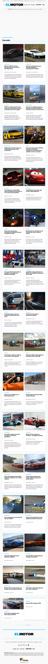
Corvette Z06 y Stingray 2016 (33, 603)
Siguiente (28, 625)
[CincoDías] (33, 4)
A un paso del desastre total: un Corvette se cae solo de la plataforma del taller (12, 273)
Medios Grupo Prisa (24, 662)
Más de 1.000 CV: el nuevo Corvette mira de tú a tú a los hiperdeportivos (11, 67)
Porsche (8, 0)
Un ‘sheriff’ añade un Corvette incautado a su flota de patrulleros (12, 436)
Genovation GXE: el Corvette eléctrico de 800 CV (11, 556)
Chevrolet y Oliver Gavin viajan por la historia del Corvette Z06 (35, 355)
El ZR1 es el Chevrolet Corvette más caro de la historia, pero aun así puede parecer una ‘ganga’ (12, 108)
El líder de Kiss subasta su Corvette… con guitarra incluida (34, 435)
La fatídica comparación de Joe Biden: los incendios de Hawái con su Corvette (35, 273)
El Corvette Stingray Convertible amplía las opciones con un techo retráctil (13, 478)
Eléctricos (6, 553)
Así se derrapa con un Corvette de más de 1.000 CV (13, 518)
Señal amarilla (27, 0)
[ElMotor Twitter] (23, 645)
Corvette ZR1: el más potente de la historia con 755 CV (34, 556)
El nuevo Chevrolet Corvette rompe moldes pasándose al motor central (33, 478)
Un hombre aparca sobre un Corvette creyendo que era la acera (11, 315)
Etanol (12, 0)
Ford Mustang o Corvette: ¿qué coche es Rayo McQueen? (34, 190)
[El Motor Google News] (28, 645)
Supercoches (7, 64)
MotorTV (6, 312)
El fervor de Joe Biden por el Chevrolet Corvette (11, 395)
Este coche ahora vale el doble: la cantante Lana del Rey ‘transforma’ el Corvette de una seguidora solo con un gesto (34, 149)
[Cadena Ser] (43, 4)
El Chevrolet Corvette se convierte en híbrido (32, 314)
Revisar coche (33, 0)
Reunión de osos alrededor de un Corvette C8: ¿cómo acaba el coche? (34, 232)
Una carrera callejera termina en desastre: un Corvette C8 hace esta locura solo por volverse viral (35, 108)
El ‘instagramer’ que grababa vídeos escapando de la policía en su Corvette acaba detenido (13, 191)
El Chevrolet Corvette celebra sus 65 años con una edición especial (13, 588)
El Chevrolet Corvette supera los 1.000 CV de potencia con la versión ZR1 (12, 149)
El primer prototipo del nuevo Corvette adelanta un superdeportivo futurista (33, 67)
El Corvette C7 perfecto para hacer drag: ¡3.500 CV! (11, 614)
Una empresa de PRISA (24, 659)
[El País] (25, 4)
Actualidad (6, 105)
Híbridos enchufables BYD (19, 0)
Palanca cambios (40, 0)
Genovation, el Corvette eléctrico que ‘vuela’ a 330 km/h (34, 588)
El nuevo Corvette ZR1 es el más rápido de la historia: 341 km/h (34, 518)
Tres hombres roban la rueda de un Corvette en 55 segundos (12, 355)
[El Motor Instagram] (25, 645)
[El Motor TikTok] (26, 645)
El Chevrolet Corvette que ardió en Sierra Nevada (34, 395)
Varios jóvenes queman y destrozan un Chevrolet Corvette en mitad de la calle (12, 232)
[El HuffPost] (38, 4)
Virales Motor (29, 105)
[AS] (29, 4)
